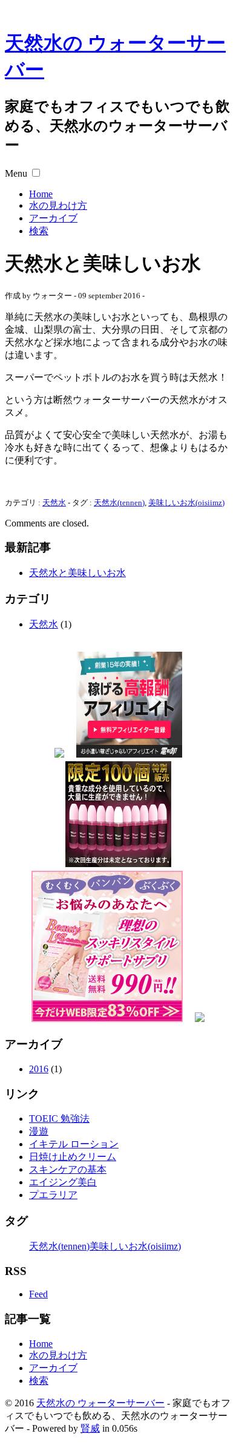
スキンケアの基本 (68, 1169)
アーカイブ (53, 218)
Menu (16, 173)
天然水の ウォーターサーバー (100, 1403)
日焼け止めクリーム (72, 1157)
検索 (38, 231)
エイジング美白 (63, 1182)
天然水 (54, 502)
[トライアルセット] (59, 754)
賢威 (90, 1428)
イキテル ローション (74, 1144)
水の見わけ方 (58, 205)
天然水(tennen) (119, 502)
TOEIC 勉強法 (59, 1118)
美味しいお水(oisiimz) (186, 502)
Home (41, 194)
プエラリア (53, 1195)
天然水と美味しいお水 (77, 573)
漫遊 (38, 1131)
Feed (38, 1294)
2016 (38, 1069)
